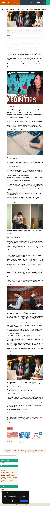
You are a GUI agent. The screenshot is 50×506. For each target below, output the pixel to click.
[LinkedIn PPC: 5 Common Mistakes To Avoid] (12, 435)
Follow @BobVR (10, 38)
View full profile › (10, 422)
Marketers (9, 32)
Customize (8, 501)
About (44, 2)
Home (31, 2)
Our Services (37, 2)
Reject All (16, 501)
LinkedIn (38, 30)
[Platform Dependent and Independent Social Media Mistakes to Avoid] (24, 435)
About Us (2, 489)
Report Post (9, 428)
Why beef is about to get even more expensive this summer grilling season (8, 474)
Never (19, 32)
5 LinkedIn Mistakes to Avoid (37, 438)
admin (11, 30)
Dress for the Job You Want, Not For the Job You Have (34, 451)
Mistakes (13, 32)
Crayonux (28, 504)
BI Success (12, 106)
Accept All (24, 501)
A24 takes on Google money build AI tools (9, 472)
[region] (15, 497)
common (35, 30)
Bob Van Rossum (17, 415)
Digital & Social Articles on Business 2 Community (16, 412)
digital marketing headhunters (32, 125)
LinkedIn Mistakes (27, 30)
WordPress (16, 504)
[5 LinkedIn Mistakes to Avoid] (37, 435)
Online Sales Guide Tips (10, 2)
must (16, 32)
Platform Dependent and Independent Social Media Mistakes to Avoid (23, 440)
